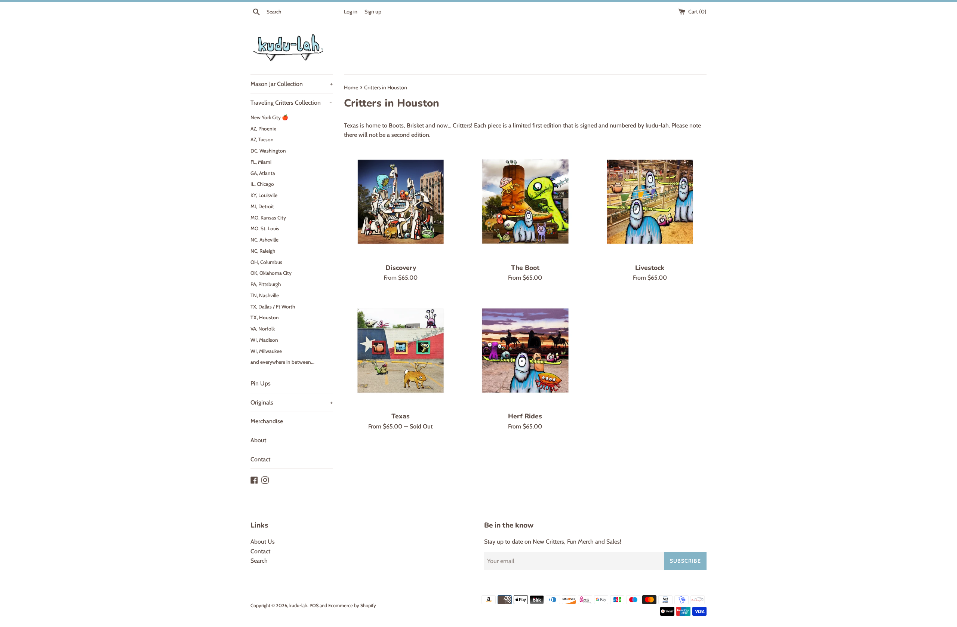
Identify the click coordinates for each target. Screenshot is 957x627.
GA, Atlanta (262, 173)
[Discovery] (400, 202)
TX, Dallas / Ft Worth (272, 307)
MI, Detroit (262, 206)
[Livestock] (650, 202)
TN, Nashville (264, 295)
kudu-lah (298, 605)
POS (314, 605)
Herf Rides (525, 416)
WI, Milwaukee (266, 351)
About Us (262, 541)
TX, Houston (264, 317)
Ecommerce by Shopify (352, 605)
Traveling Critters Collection (291, 102)
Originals (291, 402)
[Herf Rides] (525, 350)
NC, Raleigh (262, 251)
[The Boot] (525, 202)
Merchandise (266, 421)
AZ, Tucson (262, 139)
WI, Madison (264, 340)
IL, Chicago (262, 184)
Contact (260, 459)
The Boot (525, 267)
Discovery (400, 267)
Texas (400, 416)
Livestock (649, 267)
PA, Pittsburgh (265, 284)
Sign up (372, 11)
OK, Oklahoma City (271, 273)
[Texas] (400, 350)
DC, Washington (268, 151)
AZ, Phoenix (263, 129)
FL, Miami (260, 162)
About (258, 440)
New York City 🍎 (269, 117)
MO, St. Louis (264, 228)
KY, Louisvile (263, 195)
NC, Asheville (264, 240)
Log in (350, 11)
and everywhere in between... (282, 362)
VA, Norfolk (262, 329)
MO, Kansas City (268, 218)
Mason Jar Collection (291, 83)
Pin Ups (260, 383)
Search (259, 560)
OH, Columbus (266, 262)
